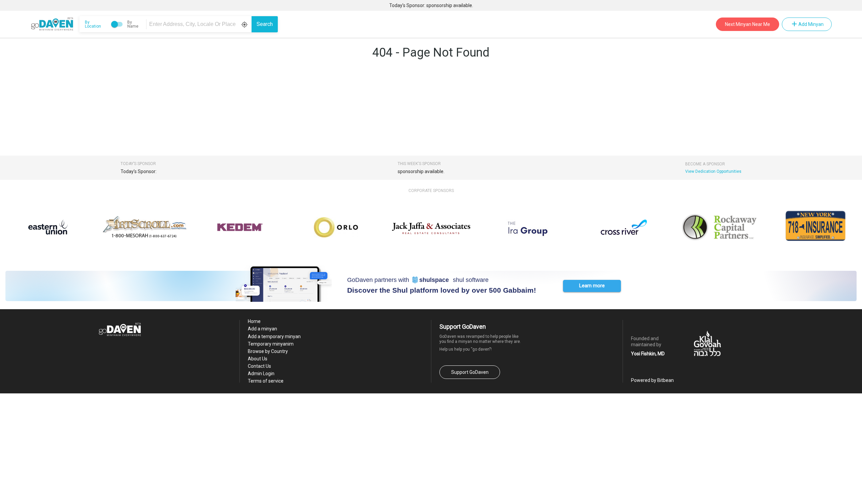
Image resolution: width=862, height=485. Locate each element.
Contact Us (259, 366)
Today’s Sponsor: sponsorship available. (431, 5)
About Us (257, 358)
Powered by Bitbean (652, 380)
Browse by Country (268, 351)
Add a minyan (262, 328)
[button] (592, 286)
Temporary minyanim (271, 344)
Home (254, 321)
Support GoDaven (470, 372)
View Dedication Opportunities (713, 171)
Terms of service (266, 381)
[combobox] (200, 24)
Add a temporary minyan (274, 336)
